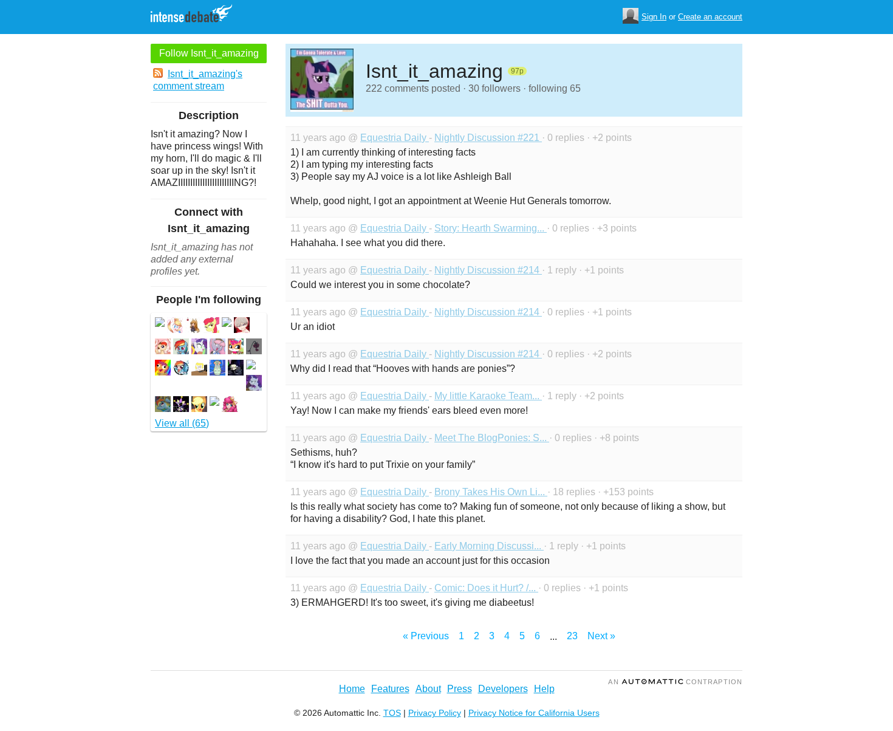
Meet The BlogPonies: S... (491, 438)
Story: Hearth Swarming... (490, 228)
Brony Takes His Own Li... (490, 492)
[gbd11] (254, 384)
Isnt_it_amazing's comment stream (197, 80)
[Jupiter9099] (181, 405)
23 (572, 636)
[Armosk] (230, 405)
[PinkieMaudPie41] (163, 405)
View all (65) (182, 423)
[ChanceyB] (163, 369)
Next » (601, 636)
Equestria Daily (394, 137)
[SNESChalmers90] (199, 347)
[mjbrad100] (236, 369)
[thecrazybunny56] (242, 326)
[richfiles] (217, 369)
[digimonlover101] (163, 347)
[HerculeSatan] (181, 347)
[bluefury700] (254, 347)
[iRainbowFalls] (175, 326)
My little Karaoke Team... (488, 396)
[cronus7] (211, 326)
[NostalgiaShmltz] (236, 347)
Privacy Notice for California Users (534, 713)
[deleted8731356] (251, 366)
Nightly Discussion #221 (488, 137)
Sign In (654, 16)
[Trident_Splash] (193, 326)
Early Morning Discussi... (489, 546)
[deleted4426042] (160, 323)
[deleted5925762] (214, 402)
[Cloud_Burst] (199, 369)
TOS (392, 713)
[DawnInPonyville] (199, 405)
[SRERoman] (181, 369)
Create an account (710, 16)
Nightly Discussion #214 (488, 270)
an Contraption (675, 681)
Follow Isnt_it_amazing (209, 53)
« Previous (426, 636)
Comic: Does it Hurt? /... (486, 588)
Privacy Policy (434, 713)
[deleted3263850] (226, 323)
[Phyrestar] (217, 347)
